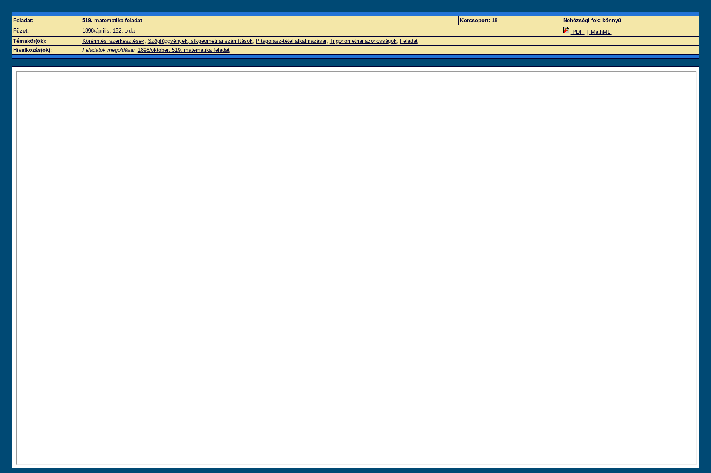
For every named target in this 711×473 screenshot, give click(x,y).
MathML (600, 32)
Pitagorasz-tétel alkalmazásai (291, 41)
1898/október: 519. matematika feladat (184, 50)
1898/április (95, 31)
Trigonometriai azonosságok (363, 41)
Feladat (409, 41)
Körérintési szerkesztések (113, 41)
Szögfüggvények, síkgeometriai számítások (200, 41)
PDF (578, 32)
